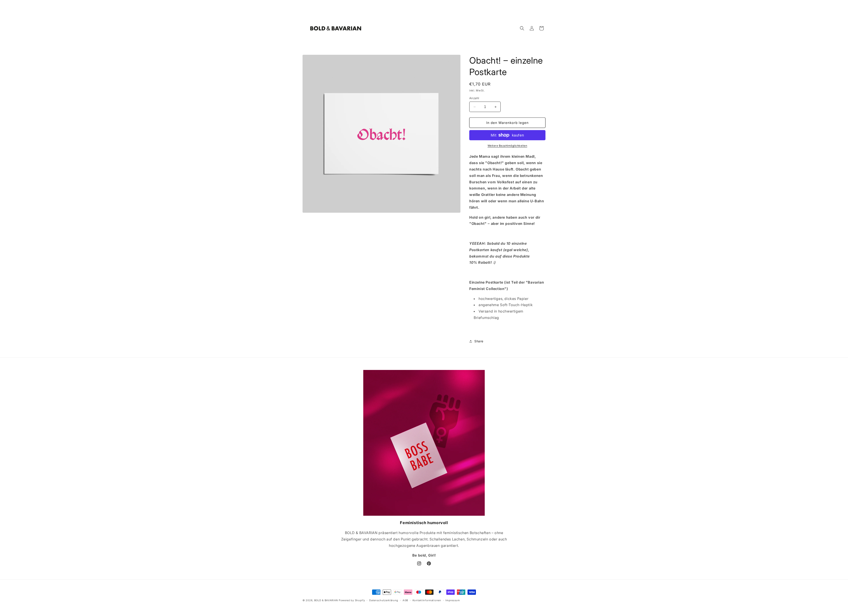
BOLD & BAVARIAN (326, 600)
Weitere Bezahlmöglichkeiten (507, 145)
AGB (405, 600)
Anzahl (474, 98)
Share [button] (478, 341)
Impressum (452, 600)
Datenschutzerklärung (383, 600)
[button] (522, 28)
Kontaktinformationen (427, 600)
